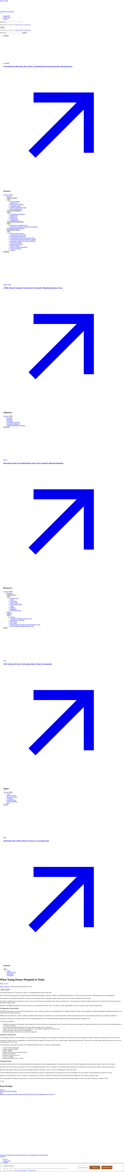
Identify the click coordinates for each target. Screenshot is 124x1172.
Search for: (3, 22)
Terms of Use (28, 24)
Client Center (6, 17)
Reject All (94, 1167)
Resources (6, 427)
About (5, 627)
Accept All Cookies (106, 1167)
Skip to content (4, 0)
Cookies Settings (83, 1167)
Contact (5, 19)
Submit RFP (6, 16)
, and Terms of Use (31, 1170)
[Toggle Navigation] (0, 13)
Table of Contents (5, 989)
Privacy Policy (19, 24)
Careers (6, 804)
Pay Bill (5, 1162)
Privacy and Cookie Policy (20, 1170)
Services (6, 36)
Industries (6, 251)
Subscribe (2, 1156)
